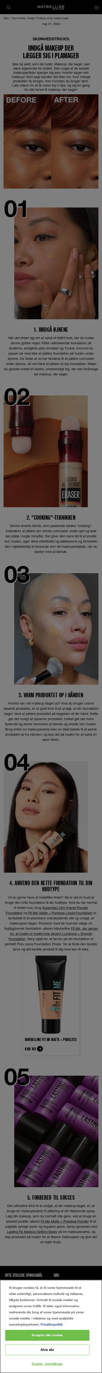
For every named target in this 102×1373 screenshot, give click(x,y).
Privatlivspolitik (52, 1324)
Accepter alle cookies (47, 1335)
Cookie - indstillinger (47, 1364)
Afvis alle (47, 1350)
